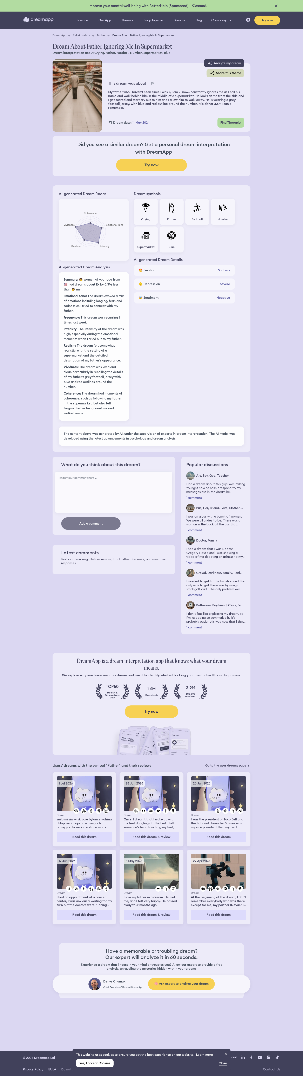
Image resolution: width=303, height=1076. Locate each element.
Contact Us (271, 1069)
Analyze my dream (227, 63)
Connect (199, 5)
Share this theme (228, 73)
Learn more (204, 1055)
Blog (198, 20)
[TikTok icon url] (277, 1057)
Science (82, 20)
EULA (52, 1069)
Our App (105, 20)
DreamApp (59, 35)
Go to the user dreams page (225, 765)
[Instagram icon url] (268, 1057)
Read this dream (84, 837)
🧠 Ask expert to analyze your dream (181, 984)
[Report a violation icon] (152, 83)
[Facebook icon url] (251, 1057)
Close (223, 1063)
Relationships (81, 35)
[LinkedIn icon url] (243, 1057)
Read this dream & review (151, 837)
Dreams (179, 20)
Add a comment (91, 523)
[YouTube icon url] (260, 1057)
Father (101, 35)
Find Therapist (230, 123)
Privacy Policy (33, 1069)
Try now (267, 20)
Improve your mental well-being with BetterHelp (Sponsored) (138, 6)
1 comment (194, 498)
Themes (127, 20)
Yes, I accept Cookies (94, 1063)
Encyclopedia (153, 20)
